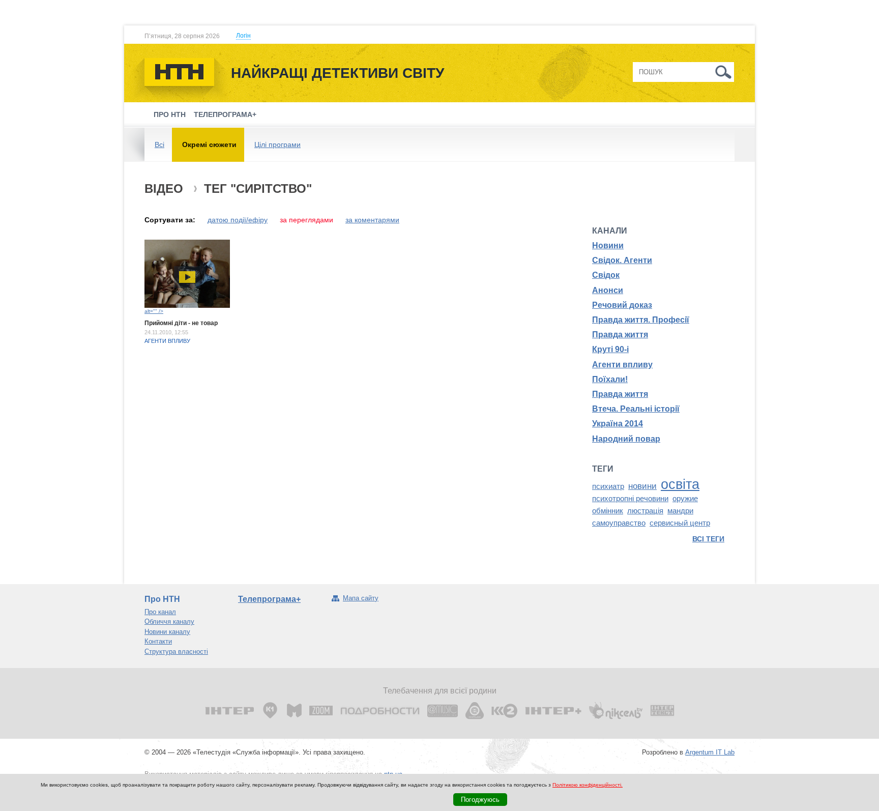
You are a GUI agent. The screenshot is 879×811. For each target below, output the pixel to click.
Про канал (160, 612)
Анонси (607, 290)
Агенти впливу (167, 341)
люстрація (645, 511)
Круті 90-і (610, 349)
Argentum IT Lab (710, 752)
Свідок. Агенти (622, 260)
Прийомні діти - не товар (181, 323)
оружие (685, 499)
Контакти (158, 641)
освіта (680, 484)
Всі (159, 144)
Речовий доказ (622, 305)
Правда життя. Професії (640, 319)
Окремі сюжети (209, 144)
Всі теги (708, 539)
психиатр (608, 486)
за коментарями (372, 220)
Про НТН (170, 114)
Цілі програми (277, 144)
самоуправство (619, 523)
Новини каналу (167, 631)
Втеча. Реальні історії (636, 408)
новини (642, 486)
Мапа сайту (360, 598)
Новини (608, 245)
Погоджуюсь (480, 799)
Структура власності (176, 651)
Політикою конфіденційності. (587, 785)
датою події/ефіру (238, 220)
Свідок (606, 275)
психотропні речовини (630, 499)
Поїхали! (610, 379)
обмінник (607, 511)
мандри (680, 511)
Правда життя (620, 334)
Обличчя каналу (169, 621)
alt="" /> (153, 311)
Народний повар (626, 439)
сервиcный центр (680, 523)
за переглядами (306, 220)
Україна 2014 (617, 423)
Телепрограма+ (225, 114)
